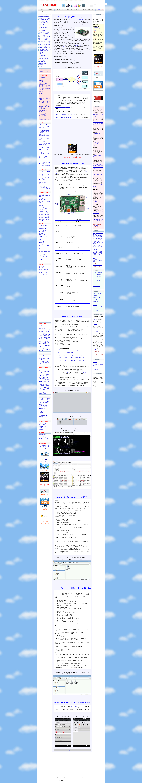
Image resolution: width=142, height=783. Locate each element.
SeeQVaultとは (42, 239)
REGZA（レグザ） (43, 227)
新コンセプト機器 (43, 39)
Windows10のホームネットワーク (44, 177)
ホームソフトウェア (75, 9)
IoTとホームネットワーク (44, 183)
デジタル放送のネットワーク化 (44, 359)
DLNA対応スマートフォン (44, 252)
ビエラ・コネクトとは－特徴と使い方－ (44, 350)
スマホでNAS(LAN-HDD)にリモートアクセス (44, 338)
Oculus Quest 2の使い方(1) (44, 246)
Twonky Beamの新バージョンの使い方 (44, 209)
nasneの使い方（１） (43, 241)
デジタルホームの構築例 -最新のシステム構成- (44, 89)
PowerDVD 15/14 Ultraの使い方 (44, 202)
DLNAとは (41, 266)
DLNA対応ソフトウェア (44, 269)
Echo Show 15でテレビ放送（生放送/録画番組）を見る (44, 102)
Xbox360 (41, 249)
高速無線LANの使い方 (44, 331)
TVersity (41, 198)
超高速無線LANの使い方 (44, 330)
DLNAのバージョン (43, 267)
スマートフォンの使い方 (45, 25)
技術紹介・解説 (42, 63)
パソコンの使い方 (44, 27)
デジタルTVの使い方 (44, 21)
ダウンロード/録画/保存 (44, 50)
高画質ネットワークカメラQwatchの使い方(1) (44, 405)
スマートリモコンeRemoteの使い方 (43, 157)
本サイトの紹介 (91, 9)
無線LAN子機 (42, 427)
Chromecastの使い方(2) (44, 381)
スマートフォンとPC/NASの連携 (43, 257)
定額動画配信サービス (44, 119)
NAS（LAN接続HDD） (45, 29)
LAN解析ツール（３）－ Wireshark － (44, 439)
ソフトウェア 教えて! (44, 448)
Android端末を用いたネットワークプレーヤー (44, 385)
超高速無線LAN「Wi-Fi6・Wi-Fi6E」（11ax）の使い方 (44, 92)
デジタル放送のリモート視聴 (44, 356)
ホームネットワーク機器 (44, 44)
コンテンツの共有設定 (45, 30)
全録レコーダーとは (43, 236)
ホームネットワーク (59, 9)
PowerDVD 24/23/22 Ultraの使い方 (44, 116)
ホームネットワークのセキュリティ (44, 175)
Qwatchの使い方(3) (43, 408)
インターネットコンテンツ (45, 52)
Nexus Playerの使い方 (44, 382)
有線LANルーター (43, 423)
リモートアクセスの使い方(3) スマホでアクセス (44, 346)
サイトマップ (83, 9)
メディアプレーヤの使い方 (45, 22)
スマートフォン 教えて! (44, 446)
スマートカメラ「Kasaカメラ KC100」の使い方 (44, 402)
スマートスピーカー (43, 141)
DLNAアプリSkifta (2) (44, 216)
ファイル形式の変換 (43, 60)
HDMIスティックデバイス (44, 370)
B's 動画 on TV (42, 199)
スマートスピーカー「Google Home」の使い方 (44, 147)
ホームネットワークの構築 (45, 41)
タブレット (41, 259)
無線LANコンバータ (43, 429)
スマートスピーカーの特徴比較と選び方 (44, 144)
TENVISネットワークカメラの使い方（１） (44, 412)
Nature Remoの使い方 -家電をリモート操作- (44, 86)
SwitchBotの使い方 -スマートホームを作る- (44, 96)
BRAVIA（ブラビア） (44, 228)
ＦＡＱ (40, 66)
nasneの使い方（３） (43, 244)
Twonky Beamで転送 (43, 212)
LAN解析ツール (42, 61)
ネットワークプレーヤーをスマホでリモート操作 (44, 388)
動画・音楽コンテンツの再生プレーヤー (44, 220)
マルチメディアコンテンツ (45, 49)
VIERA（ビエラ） (43, 230)
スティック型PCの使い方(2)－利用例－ (44, 378)
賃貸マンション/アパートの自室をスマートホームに (44, 138)
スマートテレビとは (43, 225)
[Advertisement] (72, 132)
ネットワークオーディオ (44, 36)
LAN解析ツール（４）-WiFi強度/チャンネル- (44, 81)
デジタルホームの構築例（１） (44, 166)
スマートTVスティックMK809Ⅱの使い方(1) (44, 390)
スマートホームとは (43, 124)
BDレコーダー (42, 234)
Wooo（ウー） (42, 231)
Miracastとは (42, 328)
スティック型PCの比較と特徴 (44, 372)
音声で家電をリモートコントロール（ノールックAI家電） (44, 131)
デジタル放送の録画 (44, 53)
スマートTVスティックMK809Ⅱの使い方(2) (44, 393)
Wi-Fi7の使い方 (42, 77)
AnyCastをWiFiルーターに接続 (44, 111)
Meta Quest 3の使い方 (44, 78)
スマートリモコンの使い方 (44, 154)
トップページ (42, 9)
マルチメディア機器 (43, 33)
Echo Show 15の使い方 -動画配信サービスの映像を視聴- (44, 106)
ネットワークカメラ (43, 38)
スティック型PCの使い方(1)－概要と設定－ (44, 375)
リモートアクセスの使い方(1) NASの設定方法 (44, 340)
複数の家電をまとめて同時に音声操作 (44, 84)
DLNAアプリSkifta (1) (44, 214)
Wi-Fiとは (41, 325)
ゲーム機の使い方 (44, 24)
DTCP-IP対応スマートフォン (44, 255)
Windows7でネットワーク (44, 180)
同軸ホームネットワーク (44, 47)
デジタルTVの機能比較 (44, 361)
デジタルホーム (50, 9)
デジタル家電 (42, 35)
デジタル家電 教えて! (44, 445)
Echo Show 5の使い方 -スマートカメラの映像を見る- (44, 160)
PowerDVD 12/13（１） (44, 204)
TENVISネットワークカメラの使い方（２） (44, 415)
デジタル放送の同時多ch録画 (44, 363)
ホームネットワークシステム (44, 172)
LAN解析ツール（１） (44, 434)
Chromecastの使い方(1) (44, 379)
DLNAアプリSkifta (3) (44, 217)
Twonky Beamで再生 (43, 211)
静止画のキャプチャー (45, 58)
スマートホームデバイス (44, 128)
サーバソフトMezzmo (44, 194)
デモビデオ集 (42, 64)
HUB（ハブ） (42, 424)
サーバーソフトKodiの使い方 (44, 196)
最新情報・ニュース (43, 71)
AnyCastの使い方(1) (43, 108)
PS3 (40, 248)
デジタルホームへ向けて (44, 16)
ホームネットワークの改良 (45, 43)
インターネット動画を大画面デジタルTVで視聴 (44, 335)
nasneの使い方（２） (43, 242)
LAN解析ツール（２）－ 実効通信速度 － (44, 437)
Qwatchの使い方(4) (43, 409)
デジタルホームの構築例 (44, 32)
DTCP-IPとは (42, 270)
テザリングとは (42, 333)
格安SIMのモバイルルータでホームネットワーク (44, 188)
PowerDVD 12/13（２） (44, 205)
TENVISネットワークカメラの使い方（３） (44, 417)
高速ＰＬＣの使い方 (43, 46)
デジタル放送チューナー (45, 55)
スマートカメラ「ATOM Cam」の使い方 (44, 113)
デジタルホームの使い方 (44, 19)
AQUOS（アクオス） (43, 233)
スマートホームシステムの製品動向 (44, 127)
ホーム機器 (67, 9)
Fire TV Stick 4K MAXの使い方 (44, 99)
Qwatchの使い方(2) (43, 406)
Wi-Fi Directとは (42, 326)
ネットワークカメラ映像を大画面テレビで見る (44, 399)
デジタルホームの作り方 (44, 18)
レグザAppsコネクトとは (44, 348)
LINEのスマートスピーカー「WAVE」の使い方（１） (44, 151)
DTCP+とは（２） (43, 274)
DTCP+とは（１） (43, 272)
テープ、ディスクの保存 (45, 56)
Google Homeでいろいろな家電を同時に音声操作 (44, 135)
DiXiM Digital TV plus (44, 207)
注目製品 (41, 261)
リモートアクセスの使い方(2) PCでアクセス (44, 343)
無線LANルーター (43, 426)
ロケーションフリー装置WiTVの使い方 (44, 163)
